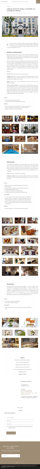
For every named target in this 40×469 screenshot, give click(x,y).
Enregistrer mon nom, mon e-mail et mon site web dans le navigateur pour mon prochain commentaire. (20, 427)
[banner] (20, 1)
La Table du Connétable (15, 293)
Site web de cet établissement (26, 390)
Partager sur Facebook (19, 410)
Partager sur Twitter (21, 410)
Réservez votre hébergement (26, 391)
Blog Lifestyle (4, 1)
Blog (38, 1)
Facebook (22, 462)
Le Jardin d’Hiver (27, 291)
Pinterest (20, 462)
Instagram (17, 462)
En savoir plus (3, 467)
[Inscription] (18, 455)
